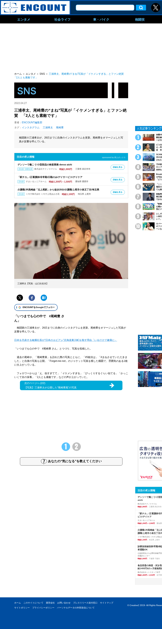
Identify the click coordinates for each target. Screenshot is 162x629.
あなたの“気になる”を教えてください (75, 461)
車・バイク (101, 19)
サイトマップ (106, 603)
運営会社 (50, 603)
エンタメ (23, 19)
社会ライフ (62, 19)
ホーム (17, 603)
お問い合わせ (64, 603)
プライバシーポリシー (43, 608)
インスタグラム (31, 127)
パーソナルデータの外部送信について (76, 608)
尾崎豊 (60, 127)
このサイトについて (33, 603)
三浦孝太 (48, 127)
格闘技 (140, 19)
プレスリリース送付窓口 (85, 603)
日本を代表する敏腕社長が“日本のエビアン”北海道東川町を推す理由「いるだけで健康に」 (65, 340)
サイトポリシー (22, 608)
